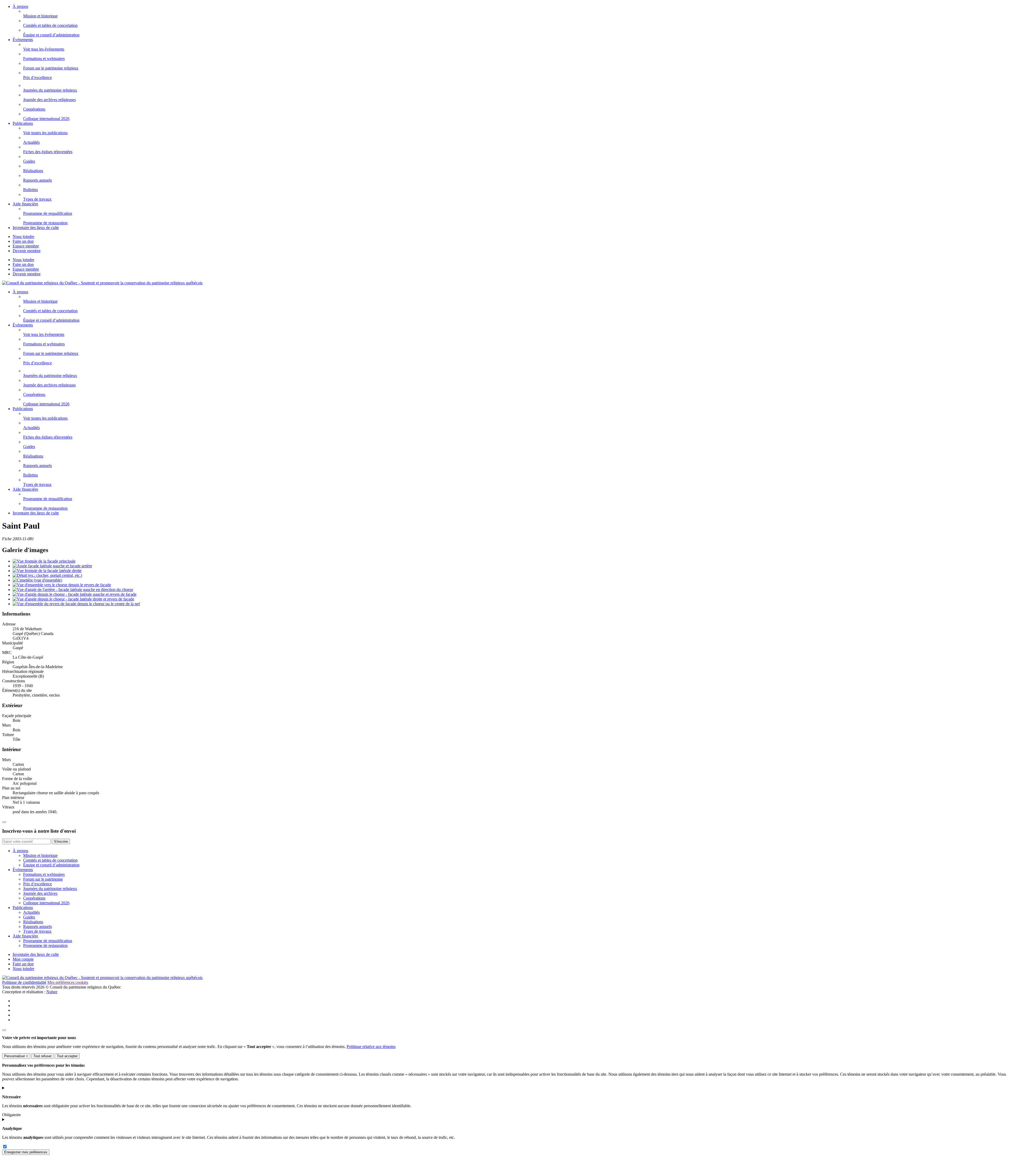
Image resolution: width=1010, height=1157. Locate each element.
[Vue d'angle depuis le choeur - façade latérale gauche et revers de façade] (75, 594)
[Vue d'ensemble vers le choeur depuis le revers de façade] (62, 585)
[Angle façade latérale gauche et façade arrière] (52, 566)
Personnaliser (16, 1056)
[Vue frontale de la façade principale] (44, 561)
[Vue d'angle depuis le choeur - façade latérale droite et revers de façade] (73, 599)
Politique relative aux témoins (371, 1046)
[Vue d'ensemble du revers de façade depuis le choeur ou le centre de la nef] (76, 604)
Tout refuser (42, 1056)
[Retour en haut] (4, 822)
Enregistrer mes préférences (25, 1152)
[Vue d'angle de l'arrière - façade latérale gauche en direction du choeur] (73, 589)
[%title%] (4, 1030)
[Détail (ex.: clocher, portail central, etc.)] (47, 575)
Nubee (51, 992)
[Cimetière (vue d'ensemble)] (37, 580)
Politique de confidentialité (24, 982)
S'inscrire (61, 841)
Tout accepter (67, 1056)
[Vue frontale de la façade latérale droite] (47, 570)
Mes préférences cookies (67, 982)
